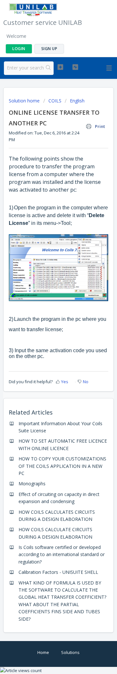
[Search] (48, 68)
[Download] (46, 339)
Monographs (32, 483)
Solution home (25, 101)
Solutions (70, 652)
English (77, 101)
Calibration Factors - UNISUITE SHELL (58, 572)
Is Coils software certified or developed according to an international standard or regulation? (62, 554)
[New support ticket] (60, 67)
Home (43, 652)
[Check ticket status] (75, 67)
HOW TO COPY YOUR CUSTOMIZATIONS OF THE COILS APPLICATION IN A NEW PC (62, 466)
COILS (54, 101)
